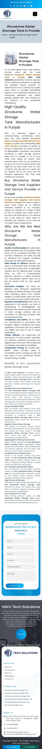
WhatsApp (31, 747)
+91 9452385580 (12, 724)
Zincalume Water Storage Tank (17, 693)
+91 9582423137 (12, 728)
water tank (27, 69)
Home (4, 35)
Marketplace (9, 676)
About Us (8, 667)
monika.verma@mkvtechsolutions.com (21, 734)
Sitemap (8, 673)
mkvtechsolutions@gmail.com (17, 732)
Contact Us (9, 679)
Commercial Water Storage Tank (17, 696)
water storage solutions (29, 154)
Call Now (12, 747)
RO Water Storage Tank (14, 705)
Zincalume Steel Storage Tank (16, 690)
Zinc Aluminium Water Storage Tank (18, 699)
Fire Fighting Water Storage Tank (17, 702)
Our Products (10, 670)
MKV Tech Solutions (29, 98)
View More (21, 634)
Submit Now (13, 586)
